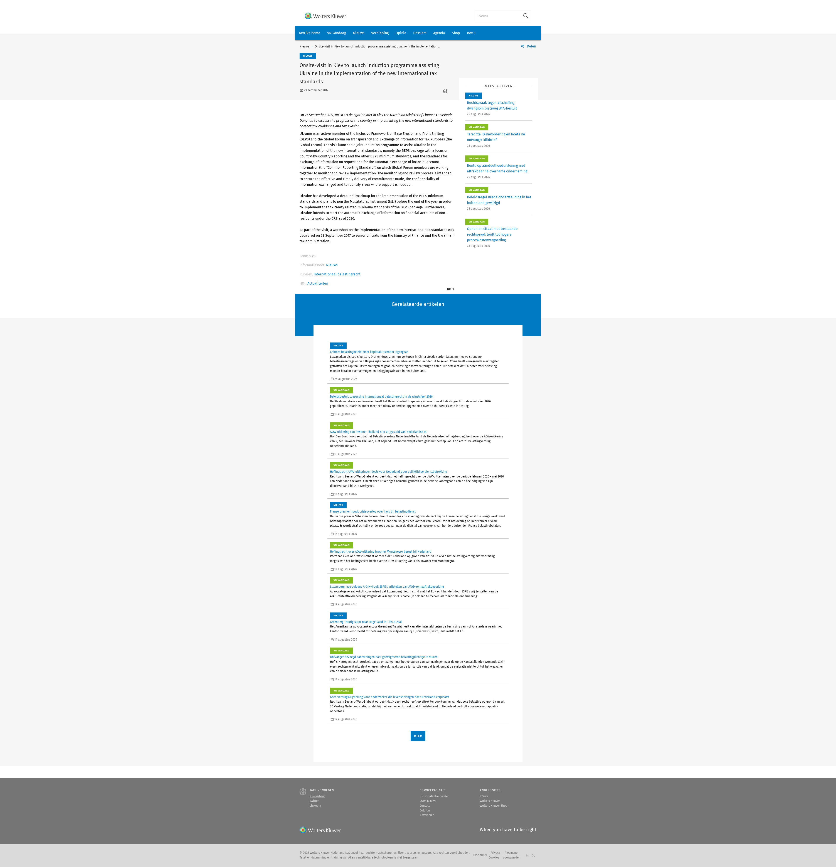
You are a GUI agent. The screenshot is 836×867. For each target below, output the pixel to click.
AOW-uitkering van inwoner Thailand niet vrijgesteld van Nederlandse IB (378, 432)
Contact (425, 806)
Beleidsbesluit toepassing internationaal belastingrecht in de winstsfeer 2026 (381, 396)
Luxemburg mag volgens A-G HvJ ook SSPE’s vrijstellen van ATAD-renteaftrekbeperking (387, 587)
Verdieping (380, 33)
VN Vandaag (336, 33)
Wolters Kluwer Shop (493, 806)
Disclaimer (480, 855)
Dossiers (419, 33)
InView (484, 796)
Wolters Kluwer (490, 801)
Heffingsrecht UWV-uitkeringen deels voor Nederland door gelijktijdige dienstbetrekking (388, 472)
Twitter (314, 801)
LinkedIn (315, 806)
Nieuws (358, 33)
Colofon (425, 810)
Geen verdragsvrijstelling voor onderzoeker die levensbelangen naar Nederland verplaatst (389, 697)
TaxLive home (309, 33)
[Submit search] (526, 15)
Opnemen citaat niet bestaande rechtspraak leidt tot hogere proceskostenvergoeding (492, 234)
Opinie (401, 33)
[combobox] (498, 15)
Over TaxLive (428, 801)
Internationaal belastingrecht (337, 274)
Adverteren (427, 815)
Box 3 (471, 33)
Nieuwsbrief (317, 796)
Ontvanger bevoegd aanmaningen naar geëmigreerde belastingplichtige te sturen (384, 657)
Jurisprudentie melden (434, 796)
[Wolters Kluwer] (325, 16)
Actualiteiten (317, 283)
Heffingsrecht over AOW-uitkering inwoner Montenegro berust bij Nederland (380, 551)
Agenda (439, 33)
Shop (456, 33)
